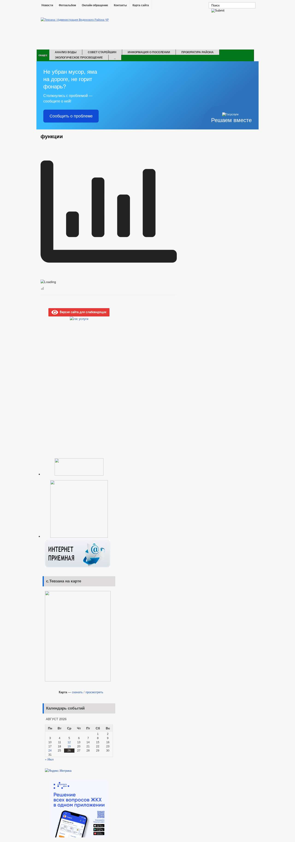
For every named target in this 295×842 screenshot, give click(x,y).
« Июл (49, 759)
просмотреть (94, 692)
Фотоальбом (67, 5)
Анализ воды (66, 52)
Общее (42, 55)
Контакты (120, 5)
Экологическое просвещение (79, 57)
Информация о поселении (149, 52)
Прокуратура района (197, 52)
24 (50, 750)
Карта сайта (141, 5)
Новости (47, 5)
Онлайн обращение (95, 5)
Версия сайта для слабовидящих (82, 312)
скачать (77, 692)
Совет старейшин (102, 52)
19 (69, 746)
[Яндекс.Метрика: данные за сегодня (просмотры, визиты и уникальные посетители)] (58, 770)
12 (69, 742)
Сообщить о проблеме (71, 116)
